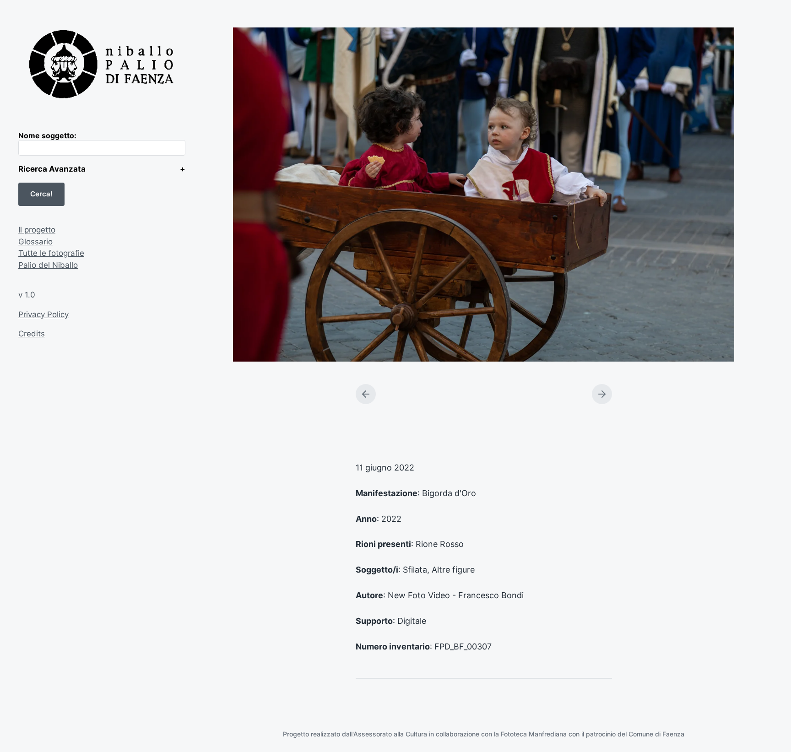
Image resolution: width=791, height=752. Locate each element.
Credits (31, 333)
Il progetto (36, 229)
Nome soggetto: (47, 135)
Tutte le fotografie (51, 253)
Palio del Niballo (48, 265)
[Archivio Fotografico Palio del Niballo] (101, 65)
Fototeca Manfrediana (534, 734)
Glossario (35, 241)
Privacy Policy (43, 314)
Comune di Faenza (656, 734)
